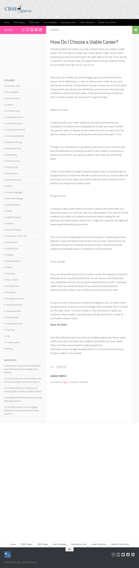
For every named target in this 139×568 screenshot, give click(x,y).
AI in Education (13, 92)
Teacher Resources (15, 323)
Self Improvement (14, 305)
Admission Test (13, 86)
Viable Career (61, 367)
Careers (54, 30)
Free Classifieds (50, 22)
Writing (10, 348)
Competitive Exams (15, 123)
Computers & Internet (16, 130)
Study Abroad (12, 317)
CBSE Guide (34, 22)
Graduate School (13, 205)
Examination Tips (14, 180)
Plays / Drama (12, 280)
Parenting (11, 273)
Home (6, 22)
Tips (8, 336)
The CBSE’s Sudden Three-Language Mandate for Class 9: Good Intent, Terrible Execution (21, 410)
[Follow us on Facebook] (36, 29)
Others (9, 267)
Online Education (14, 261)
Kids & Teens (12, 242)
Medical (10, 255)
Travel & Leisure (13, 342)
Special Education (14, 311)
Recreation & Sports (15, 298)
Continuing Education (15, 136)
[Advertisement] (23, 55)
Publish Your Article (107, 22)
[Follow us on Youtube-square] (27, 29)
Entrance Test (12, 167)
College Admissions (15, 117)
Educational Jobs (68, 22)
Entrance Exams (13, 161)
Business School (13, 98)
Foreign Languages (15, 192)
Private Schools (13, 286)
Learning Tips (12, 248)
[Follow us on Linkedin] (40, 29)
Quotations (11, 292)
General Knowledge (15, 198)
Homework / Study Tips (16, 236)
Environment (12, 173)
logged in (66, 382)
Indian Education (86, 22)
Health (9, 211)
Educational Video (14, 148)
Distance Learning (14, 142)
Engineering (12, 155)
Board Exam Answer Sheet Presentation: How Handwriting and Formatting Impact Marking (22, 369)
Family (9, 186)
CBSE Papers (19, 22)
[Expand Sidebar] (135, 30)
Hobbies (10, 223)
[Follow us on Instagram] (23, 29)
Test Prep (11, 330)
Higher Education (14, 217)
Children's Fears (13, 111)
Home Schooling (13, 230)
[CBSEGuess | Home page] (18, 9)
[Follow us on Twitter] (31, 29)
